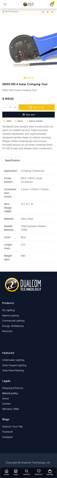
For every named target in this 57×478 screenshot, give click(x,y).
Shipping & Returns (12, 388)
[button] (6, 47)
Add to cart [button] (38, 107)
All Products (11, 11)
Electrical (7, 331)
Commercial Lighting (13, 320)
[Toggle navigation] (5, 4)
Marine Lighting (10, 315)
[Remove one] (4, 107)
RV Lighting (8, 310)
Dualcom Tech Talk (12, 426)
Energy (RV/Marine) (13, 326)
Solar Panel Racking (13, 370)
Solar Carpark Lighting (14, 365)
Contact (6, 403)
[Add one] (15, 107)
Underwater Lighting (13, 359)
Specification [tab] (12, 160)
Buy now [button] (30, 114)
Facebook (7, 431)
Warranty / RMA (10, 408)
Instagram (7, 437)
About (5, 398)
